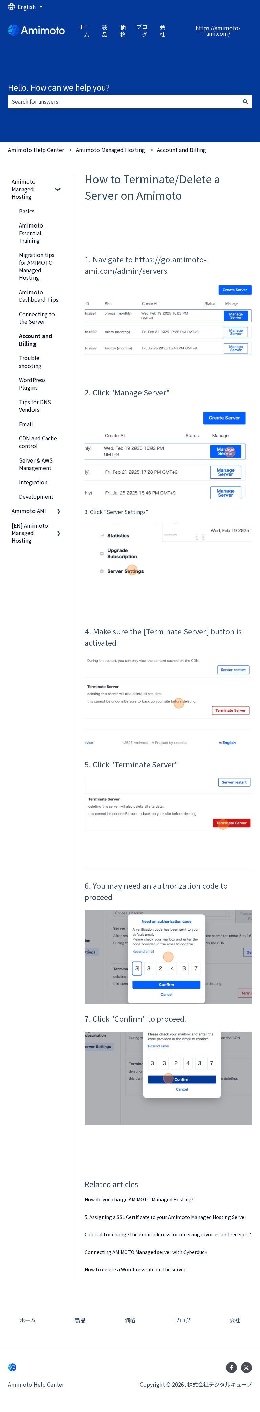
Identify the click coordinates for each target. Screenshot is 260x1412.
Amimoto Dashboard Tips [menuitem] (38, 295)
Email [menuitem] (26, 424)
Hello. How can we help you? (59, 87)
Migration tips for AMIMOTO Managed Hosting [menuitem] (37, 266)
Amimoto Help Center (36, 149)
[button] (58, 182)
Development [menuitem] (36, 496)
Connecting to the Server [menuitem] (37, 318)
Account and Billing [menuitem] (35, 339)
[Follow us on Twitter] (246, 1367)
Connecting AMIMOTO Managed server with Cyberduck (146, 1252)
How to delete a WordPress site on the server (135, 1269)
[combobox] (123, 101)
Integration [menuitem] (33, 482)
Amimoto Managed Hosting (110, 149)
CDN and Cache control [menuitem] (38, 442)
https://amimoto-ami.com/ (218, 30)
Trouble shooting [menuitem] (30, 361)
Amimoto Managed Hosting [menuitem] (24, 189)
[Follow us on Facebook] (231, 1367)
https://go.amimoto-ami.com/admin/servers (146, 265)
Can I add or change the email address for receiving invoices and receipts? (168, 1234)
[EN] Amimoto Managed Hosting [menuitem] (30, 533)
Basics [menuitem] (27, 211)
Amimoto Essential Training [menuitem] (31, 232)
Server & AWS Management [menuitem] (36, 464)
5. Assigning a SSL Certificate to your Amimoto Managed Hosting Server (165, 1217)
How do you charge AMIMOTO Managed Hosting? (139, 1199)
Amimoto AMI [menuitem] (29, 511)
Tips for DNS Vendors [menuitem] (35, 405)
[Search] (245, 101)
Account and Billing (181, 149)
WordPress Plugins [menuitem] (32, 383)
